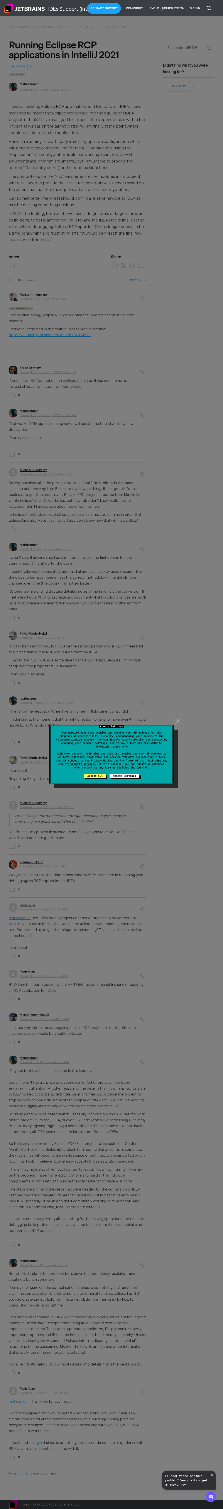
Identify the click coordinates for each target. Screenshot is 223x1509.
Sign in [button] (195, 8)
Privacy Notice (101, 760)
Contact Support (104, 8)
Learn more (120, 746)
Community (134, 8)
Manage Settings (124, 776)
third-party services (80, 764)
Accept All (95, 776)
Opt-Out (142, 767)
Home (24, 8)
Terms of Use (135, 760)
